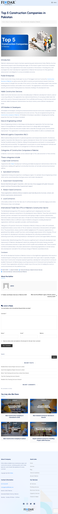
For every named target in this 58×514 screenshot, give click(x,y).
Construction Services (25, 269)
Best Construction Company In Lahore (14, 438)
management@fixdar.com (7, 487)
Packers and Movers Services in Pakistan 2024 (14, 294)
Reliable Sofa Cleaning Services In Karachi (11, 379)
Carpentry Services (34, 493)
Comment (3, 313)
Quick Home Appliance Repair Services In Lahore (12, 370)
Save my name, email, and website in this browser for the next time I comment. (22, 341)
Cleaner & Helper (34, 496)
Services (32, 466)
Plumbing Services (34, 487)
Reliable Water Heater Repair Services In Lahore (12, 366)
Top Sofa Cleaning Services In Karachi (10, 376)
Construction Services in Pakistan (20, 271)
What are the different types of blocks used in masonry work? (43, 295)
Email (22, 333)
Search (2, 354)
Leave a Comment (14, 269)
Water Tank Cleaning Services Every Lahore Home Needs (15, 373)
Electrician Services (34, 490)
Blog (31, 469)
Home (31, 463)
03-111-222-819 (4, 484)
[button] (54, 2)
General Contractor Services (36, 269)
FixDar (11, 473)
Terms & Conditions (34, 472)
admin (12, 286)
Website (41, 333)
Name (3, 333)
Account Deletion (34, 476)
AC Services (33, 483)
